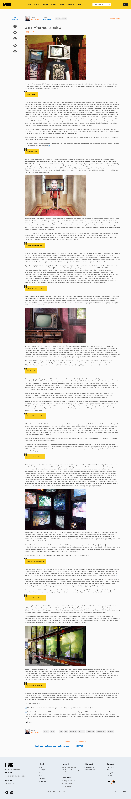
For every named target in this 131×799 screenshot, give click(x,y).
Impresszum (43, 781)
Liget (40, 767)
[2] (117, 575)
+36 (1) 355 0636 (67, 786)
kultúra (81, 731)
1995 (61, 731)
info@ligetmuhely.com (68, 781)
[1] (49, 145)
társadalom (90, 731)
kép (66, 731)
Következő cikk (80, 741)
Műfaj (58, 18)
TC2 (108, 770)
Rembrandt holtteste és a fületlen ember (52, 746)
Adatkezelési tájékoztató (114, 792)
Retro (64, 18)
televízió (110, 731)
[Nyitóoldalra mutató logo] (15, 765)
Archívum (42, 778)
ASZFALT (79, 746)
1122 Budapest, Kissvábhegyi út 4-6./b (70, 771)
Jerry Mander (35, 19)
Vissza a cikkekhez (114, 18)
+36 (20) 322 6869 (67, 783)
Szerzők (41, 773)
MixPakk (109, 775)
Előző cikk (67, 741)
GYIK (40, 775)
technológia (101, 731)
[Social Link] (6, 792)
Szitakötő (42, 770)
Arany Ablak (110, 767)
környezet (73, 731)
